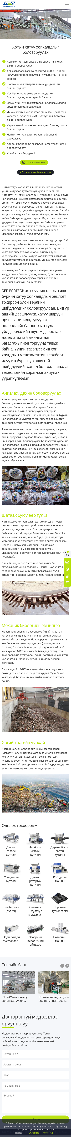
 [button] (62, 966)
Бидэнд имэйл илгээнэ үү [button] (38, 172)
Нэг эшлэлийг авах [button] (35, 162)
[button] (67, 4)
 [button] (67, 966)
